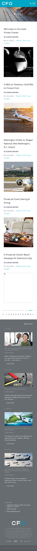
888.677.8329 (11, 509)
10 (28, 314)
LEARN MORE (10, 364)
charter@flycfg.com (13, 511)
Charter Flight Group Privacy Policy (26, 548)
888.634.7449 (28, 324)
